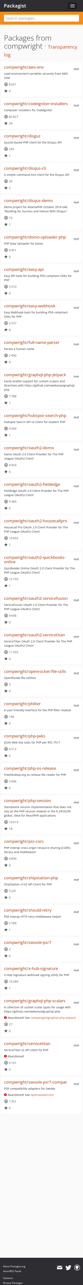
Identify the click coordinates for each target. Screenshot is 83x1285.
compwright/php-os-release (30, 768)
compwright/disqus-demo (28, 200)
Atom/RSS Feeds (12, 1271)
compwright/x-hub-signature (31, 968)
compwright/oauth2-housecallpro (35, 521)
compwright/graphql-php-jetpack (35, 374)
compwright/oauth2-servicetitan (34, 635)
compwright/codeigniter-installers (36, 103)
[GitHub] (77, 1267)
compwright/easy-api (24, 269)
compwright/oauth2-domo (29, 447)
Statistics (8, 1278)
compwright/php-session (27, 800)
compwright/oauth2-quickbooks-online (35, 559)
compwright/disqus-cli (25, 168)
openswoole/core (42, 1095)
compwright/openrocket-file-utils (35, 671)
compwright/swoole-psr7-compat (35, 1082)
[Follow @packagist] (68, 1267)
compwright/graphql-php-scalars (34, 1000)
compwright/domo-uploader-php (35, 237)
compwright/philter (22, 703)
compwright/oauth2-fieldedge (32, 484)
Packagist (15, 5)
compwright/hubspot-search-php (35, 415)
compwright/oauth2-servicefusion (36, 598)
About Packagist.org (14, 1266)
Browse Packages (13, 1283)
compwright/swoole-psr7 (27, 942)
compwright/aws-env (24, 67)
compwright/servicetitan (27, 1043)
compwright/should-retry (27, 910)
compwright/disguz (22, 136)
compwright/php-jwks (24, 736)
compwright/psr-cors (24, 841)
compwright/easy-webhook (29, 306)
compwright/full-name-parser (31, 342)
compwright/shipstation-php (31, 878)
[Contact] (59, 1267)
